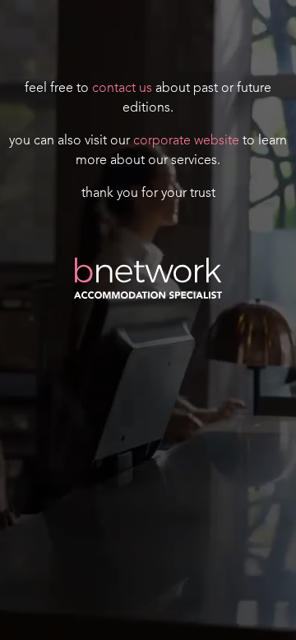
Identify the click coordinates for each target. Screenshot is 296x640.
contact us (122, 88)
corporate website (186, 141)
